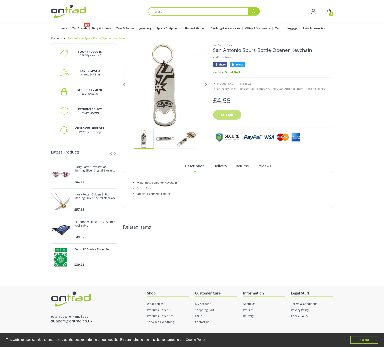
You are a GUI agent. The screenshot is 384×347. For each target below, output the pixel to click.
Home (55, 38)
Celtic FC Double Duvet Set (92, 249)
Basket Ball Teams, (252, 89)
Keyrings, (272, 89)
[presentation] (111, 153)
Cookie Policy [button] (196, 339)
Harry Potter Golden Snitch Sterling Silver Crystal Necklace (95, 196)
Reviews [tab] (264, 166)
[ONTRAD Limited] (68, 11)
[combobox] (203, 11)
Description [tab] (195, 166)
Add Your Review (223, 57)
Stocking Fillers (315, 89)
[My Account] (313, 11)
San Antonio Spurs (223, 45)
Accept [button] (364, 339)
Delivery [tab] (220, 166)
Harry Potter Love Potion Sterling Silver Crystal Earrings (94, 168)
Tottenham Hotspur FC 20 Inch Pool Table (94, 223)
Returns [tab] (242, 166)
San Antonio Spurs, (291, 89)
